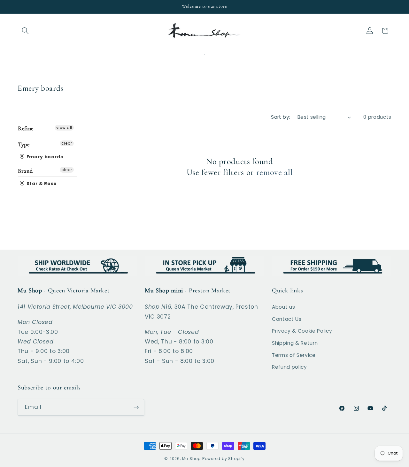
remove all (274, 172)
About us (283, 307)
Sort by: (280, 117)
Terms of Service (294, 355)
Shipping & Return (295, 343)
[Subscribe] (136, 407)
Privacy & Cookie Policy (302, 331)
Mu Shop (191, 458)
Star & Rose (41, 183)
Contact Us (287, 319)
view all (64, 127)
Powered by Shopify (223, 458)
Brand (25, 170)
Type (24, 144)
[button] (25, 30)
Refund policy (289, 367)
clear (66, 143)
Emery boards (44, 157)
